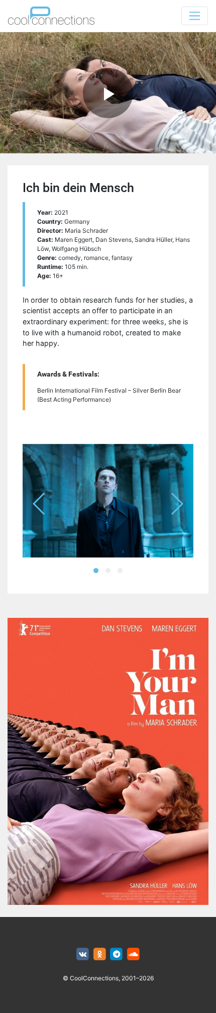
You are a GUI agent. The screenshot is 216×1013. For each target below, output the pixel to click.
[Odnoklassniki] (99, 954)
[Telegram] (117, 954)
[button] (96, 571)
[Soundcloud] (133, 954)
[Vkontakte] (82, 954)
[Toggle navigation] (194, 16)
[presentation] (39, 504)
